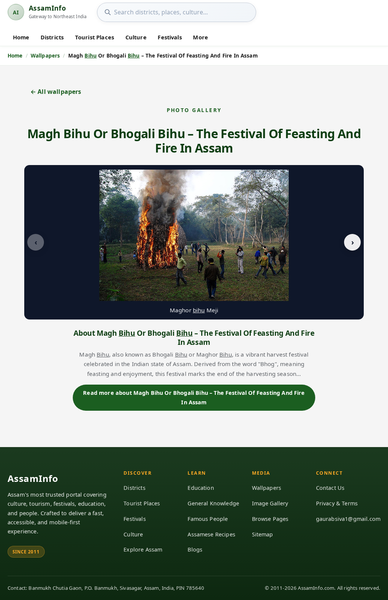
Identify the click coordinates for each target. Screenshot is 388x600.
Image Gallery (270, 503)
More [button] (200, 37)
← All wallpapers (55, 91)
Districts (52, 37)
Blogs (195, 549)
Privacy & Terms (337, 503)
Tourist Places (94, 37)
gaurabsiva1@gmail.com (348, 518)
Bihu (90, 55)
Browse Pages (270, 518)
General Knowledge (213, 503)
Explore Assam (143, 549)
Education (201, 487)
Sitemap (262, 534)
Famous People (208, 518)
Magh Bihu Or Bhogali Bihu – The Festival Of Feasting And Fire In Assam (194, 140)
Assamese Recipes (211, 534)
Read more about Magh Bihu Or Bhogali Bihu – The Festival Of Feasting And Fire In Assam (194, 397)
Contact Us (330, 487)
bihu (199, 310)
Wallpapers (267, 487)
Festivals (169, 37)
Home (21, 37)
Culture (136, 37)
